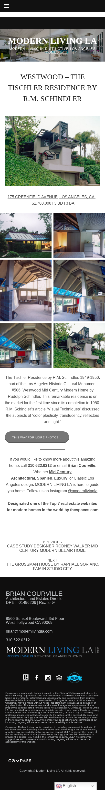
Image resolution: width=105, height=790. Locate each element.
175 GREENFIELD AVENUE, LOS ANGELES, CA (51, 197)
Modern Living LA (52, 41)
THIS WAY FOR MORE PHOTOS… (37, 437)
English (69, 786)
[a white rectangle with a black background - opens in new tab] (37, 678)
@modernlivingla (82, 491)
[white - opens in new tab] (47, 677)
